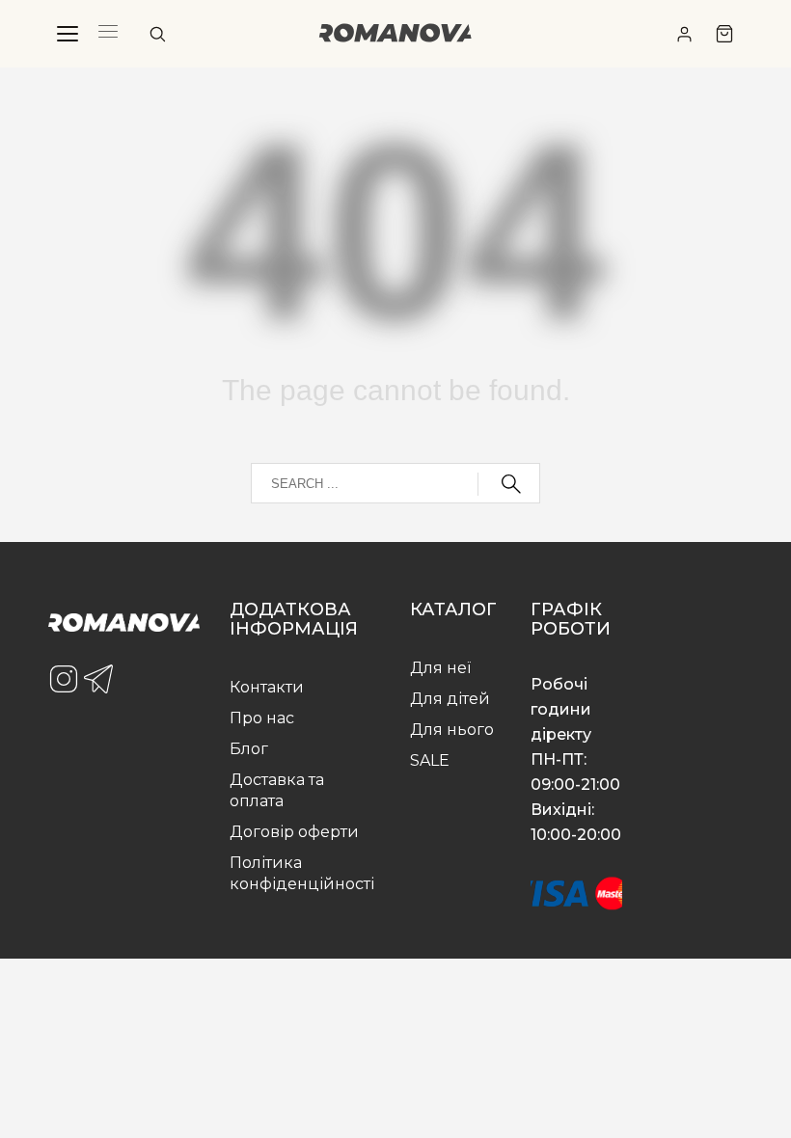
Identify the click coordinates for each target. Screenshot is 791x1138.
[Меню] (67, 33)
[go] (508, 484)
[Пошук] (157, 33)
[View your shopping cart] (724, 33)
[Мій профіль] (684, 33)
